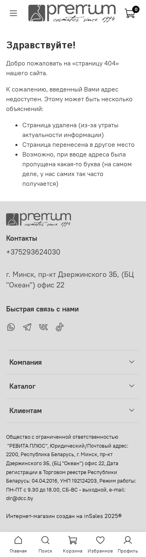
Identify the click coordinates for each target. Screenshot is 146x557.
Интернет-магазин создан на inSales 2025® (64, 516)
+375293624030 (33, 252)
